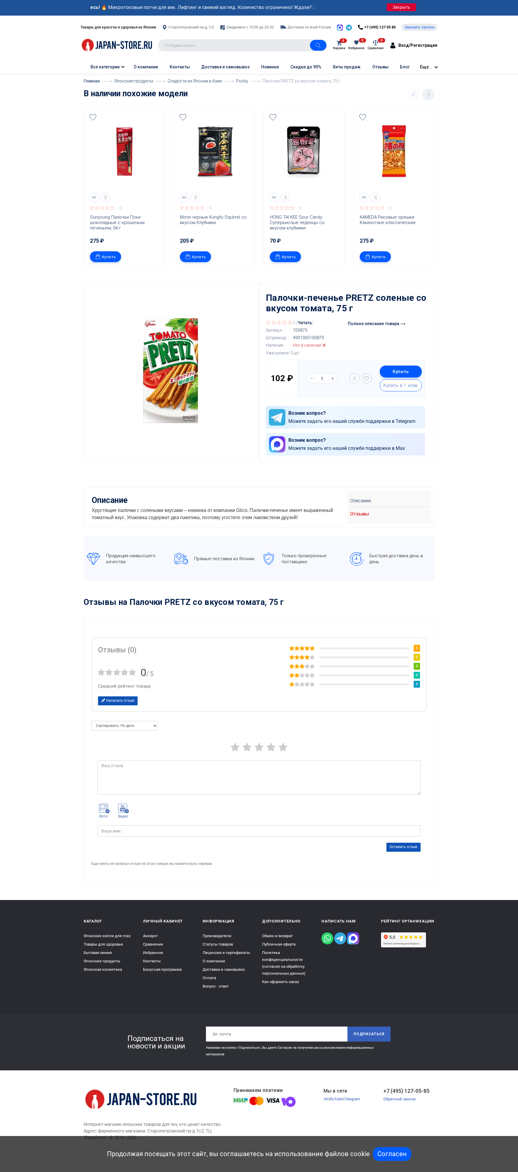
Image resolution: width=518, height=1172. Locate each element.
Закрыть (401, 7)
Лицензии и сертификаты (226, 952)
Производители (217, 936)
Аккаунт (150, 936)
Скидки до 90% (305, 66)
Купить (109, 257)
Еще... (426, 66)
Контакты (180, 66)
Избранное (153, 952)
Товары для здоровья (103, 944)
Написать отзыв (119, 700)
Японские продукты (102, 961)
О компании (146, 66)
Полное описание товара (374, 323)
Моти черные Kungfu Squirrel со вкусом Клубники (214, 219)
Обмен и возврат (277, 936)
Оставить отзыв (403, 847)
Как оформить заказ (280, 981)
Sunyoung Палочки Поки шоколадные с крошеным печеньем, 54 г (118, 222)
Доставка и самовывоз (225, 66)
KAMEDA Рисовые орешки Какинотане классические (388, 219)
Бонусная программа (162, 969)
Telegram (352, 1099)
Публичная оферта (279, 944)
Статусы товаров (218, 944)
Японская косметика (103, 969)
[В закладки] (92, 117)
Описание (360, 501)
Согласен (392, 1154)
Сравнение (153, 944)
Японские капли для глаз (107, 936)
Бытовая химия (98, 952)
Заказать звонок (419, 27)
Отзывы (380, 66)
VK (325, 1099)
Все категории (105, 66)
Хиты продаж (347, 66)
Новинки (270, 66)
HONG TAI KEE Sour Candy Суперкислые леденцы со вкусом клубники (298, 222)
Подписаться (369, 1034)
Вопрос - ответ (216, 986)
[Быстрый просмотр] (94, 197)
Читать (305, 322)
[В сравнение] (105, 197)
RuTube (336, 1099)
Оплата (209, 978)
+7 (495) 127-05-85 (406, 1091)
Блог (405, 66)
